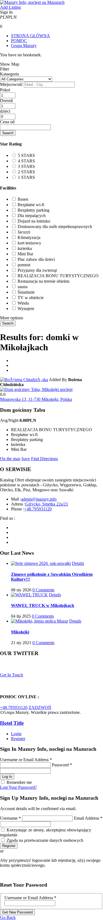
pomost (24, 264)
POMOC (19, 40)
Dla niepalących (32, 215)
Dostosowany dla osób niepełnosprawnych (55, 226)
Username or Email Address (26, 759)
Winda (23, 303)
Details (78, 563)
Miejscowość (11, 84)
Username (10, 818)
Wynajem (26, 308)
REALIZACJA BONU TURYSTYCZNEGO (58, 275)
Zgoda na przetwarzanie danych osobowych (45, 840)
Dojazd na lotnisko (34, 221)
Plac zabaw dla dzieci (36, 259)
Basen (23, 199)
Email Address (88, 818)
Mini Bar (25, 254)
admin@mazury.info (39, 499)
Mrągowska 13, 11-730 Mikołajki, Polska (36, 399)
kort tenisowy (29, 243)
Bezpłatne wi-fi (31, 204)
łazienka (25, 248)
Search (7, 133)
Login (16, 733)
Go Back (8, 917)
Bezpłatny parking (33, 210)
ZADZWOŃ (40, 707)
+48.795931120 (38, 509)
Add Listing (10, 7)
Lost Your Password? (18, 787)
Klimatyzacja (29, 237)
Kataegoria (9, 74)
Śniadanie (26, 292)
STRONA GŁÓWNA (30, 35)
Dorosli (6, 100)
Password (62, 765)
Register (18, 738)
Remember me (19, 782)
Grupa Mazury (24, 45)
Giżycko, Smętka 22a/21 (46, 504)
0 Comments (43, 590)
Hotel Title (12, 723)
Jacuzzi (24, 232)
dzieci (5, 111)
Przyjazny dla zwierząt (37, 270)
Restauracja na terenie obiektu (43, 281)
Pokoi (5, 89)
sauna (22, 286)
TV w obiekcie (31, 297)
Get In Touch (11, 675)
